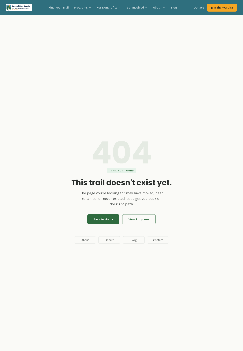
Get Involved (135, 7)
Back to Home (103, 219)
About (157, 7)
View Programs (139, 219)
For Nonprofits (107, 7)
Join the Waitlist (222, 7)
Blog (174, 7)
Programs (81, 7)
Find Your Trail (59, 7)
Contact (158, 240)
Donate (199, 7)
